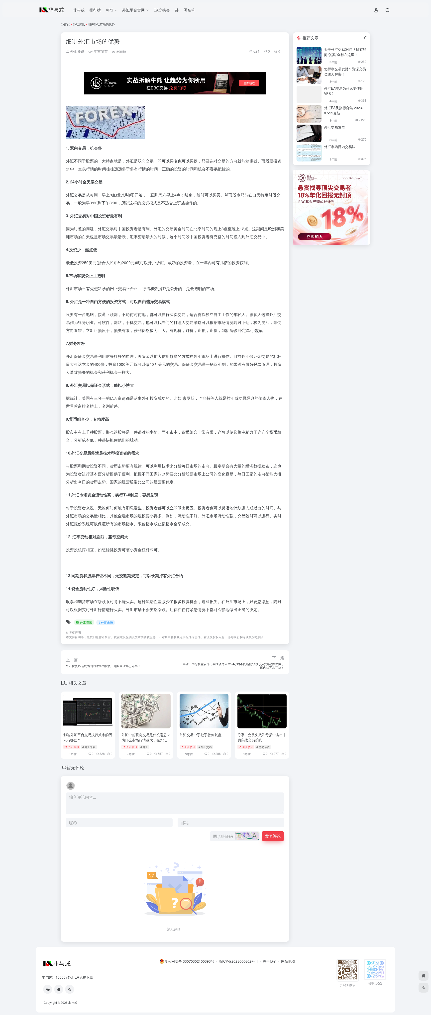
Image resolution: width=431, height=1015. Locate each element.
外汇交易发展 (334, 127)
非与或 (79, 9)
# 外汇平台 (89, 747)
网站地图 (288, 961)
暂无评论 (75, 767)
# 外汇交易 (205, 747)
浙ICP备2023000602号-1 (238, 961)
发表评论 (273, 836)
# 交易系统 (263, 747)
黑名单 (189, 9)
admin (120, 51)
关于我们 (270, 961)
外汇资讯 (79, 24)
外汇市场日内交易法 (339, 146)
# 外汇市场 (106, 622)
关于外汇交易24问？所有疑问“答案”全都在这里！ (345, 52)
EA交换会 (162, 9)
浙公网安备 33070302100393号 (189, 961)
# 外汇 (144, 747)
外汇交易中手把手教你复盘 (200, 734)
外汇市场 (74, 288)
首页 (67, 24)
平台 (130, 288)
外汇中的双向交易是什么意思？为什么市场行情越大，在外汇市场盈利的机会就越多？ (145, 740)
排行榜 (95, 9)
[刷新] (366, 38)
